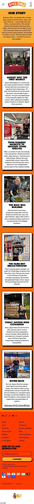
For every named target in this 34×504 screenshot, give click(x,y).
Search (21, 422)
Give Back (5, 437)
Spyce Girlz (11, 464)
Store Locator (7, 431)
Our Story (5, 428)
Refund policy (24, 437)
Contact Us (23, 425)
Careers (22, 441)
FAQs (21, 431)
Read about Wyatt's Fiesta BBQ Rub (17, 405)
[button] (30, 3)
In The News (6, 441)
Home (4, 422)
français (18, 483)
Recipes (5, 434)
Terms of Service (25, 434)
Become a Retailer (25, 428)
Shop (4, 425)
